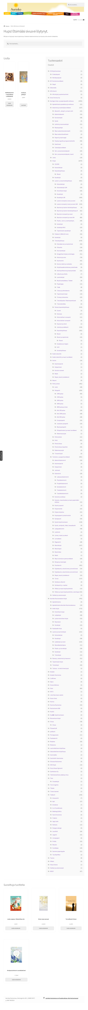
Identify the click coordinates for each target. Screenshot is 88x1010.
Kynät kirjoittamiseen (61, 522)
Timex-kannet (54, 791)
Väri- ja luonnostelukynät (62, 151)
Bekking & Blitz (57, 811)
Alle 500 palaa (61, 417)
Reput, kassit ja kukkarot (62, 377)
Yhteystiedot (27, 13)
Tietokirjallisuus (59, 241)
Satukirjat (60, 224)
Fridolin (54, 818)
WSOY (52, 871)
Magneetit (58, 542)
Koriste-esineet (59, 370)
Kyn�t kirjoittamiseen (57, 715)
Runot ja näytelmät (62, 337)
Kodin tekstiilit (56, 354)
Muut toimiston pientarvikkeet (64, 558)
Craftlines (53, 678)
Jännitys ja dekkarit (62, 327)
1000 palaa (60, 394)
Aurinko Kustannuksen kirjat (58, 598)
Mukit (56, 374)
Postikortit (58, 565)
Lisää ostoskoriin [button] (9, 104)
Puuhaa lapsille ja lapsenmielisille (65, 141)
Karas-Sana (53, 698)
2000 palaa (60, 400)
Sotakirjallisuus (61, 350)
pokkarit (52, 731)
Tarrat (56, 578)
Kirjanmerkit (58, 509)
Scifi (58, 347)
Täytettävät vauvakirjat (64, 231)
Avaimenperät (59, 364)
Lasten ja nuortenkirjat (59, 632)
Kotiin (54, 360)
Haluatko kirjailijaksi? (73, 14)
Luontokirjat (60, 277)
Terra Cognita (54, 785)
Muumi (54, 380)
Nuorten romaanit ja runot (65, 214)
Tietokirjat (58, 655)
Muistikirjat (58, 545)
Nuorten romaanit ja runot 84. (66, 217)
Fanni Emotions (57, 815)
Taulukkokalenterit (62, 493)
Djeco (51, 682)
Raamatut (58, 622)
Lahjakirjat (58, 615)
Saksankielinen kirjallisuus (58, 751)
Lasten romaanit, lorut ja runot (66, 201)
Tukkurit (52, 795)
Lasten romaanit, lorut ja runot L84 (67, 204)
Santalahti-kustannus (56, 758)
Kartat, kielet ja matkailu (64, 264)
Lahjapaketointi (59, 529)
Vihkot (52, 861)
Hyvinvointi (60, 260)
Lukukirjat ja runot (60, 642)
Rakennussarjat (61, 433)
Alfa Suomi (53, 91)
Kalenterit (58, 473)
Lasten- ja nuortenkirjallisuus (63, 181)
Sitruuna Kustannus (56, 761)
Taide (58, 287)
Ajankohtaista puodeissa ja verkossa (63, 104)
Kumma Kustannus (55, 705)
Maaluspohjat (59, 127)
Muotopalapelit (61, 427)
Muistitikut (58, 552)
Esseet (59, 310)
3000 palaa (60, 403)
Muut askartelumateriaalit (62, 131)
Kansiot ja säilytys (60, 497)
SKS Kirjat (53, 765)
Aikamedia (53, 88)
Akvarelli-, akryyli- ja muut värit (64, 111)
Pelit (56, 440)
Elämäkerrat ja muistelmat (65, 244)
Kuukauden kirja (57, 628)
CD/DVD (57, 164)
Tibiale (52, 788)
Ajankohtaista (56, 602)
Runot (59, 174)
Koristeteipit (58, 117)
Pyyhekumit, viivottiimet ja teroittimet (66, 572)
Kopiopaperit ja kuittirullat (63, 515)
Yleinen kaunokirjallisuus (62, 307)
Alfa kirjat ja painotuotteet (60, 94)
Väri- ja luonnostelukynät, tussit (64, 154)
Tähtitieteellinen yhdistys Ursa (59, 775)
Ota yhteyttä (1, 456)
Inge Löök (55, 821)
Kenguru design (57, 828)
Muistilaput (58, 548)
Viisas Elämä (53, 865)
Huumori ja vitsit (62, 324)
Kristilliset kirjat (62, 191)
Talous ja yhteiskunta (63, 290)
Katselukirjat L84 (62, 187)
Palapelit (57, 390)
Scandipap (55, 848)
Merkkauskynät (56, 78)
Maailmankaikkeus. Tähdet (65, 280)
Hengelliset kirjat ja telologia (65, 254)
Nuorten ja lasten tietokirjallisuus (67, 207)
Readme (52, 741)
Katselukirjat (58, 167)
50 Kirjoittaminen (55, 71)
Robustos (53, 745)
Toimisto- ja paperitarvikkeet (61, 457)
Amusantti (55, 798)
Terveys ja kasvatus (62, 297)
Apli (53, 801)
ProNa (54, 841)
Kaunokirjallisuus (60, 171)
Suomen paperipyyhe (58, 851)
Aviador (52, 672)
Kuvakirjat (58, 177)
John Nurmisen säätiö (56, 695)
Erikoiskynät (56, 74)
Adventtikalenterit (60, 460)
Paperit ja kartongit (60, 137)
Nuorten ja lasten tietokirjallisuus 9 (67, 211)
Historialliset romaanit (64, 317)
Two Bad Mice (56, 855)
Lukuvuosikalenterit (63, 477)
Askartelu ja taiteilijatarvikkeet (61, 108)
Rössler (54, 845)
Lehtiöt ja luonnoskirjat (62, 124)
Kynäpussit (58, 519)
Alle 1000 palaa (61, 413)
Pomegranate (54, 735)
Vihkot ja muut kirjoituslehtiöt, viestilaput (67, 592)
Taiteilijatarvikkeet (60, 147)
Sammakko (53, 755)
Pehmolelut (58, 437)
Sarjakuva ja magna (62, 344)
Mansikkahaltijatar (60, 645)
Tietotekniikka (61, 304)
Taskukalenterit (61, 490)
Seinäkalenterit (61, 487)
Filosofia (59, 247)
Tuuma (52, 858)
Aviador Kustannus (55, 675)
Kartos (52, 701)
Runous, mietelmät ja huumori (61, 658)
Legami (54, 835)
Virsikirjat (57, 625)
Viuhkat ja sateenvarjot (59, 595)
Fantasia (59, 314)
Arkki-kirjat (55, 608)
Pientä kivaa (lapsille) (61, 447)
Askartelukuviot (59, 114)
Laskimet (57, 532)
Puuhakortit (53, 738)
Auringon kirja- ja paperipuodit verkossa (53, 14)
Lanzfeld (55, 831)
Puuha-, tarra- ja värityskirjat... (66, 221)
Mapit (54, 84)
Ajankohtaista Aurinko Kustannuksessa (63, 605)
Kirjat (54, 161)
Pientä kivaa (58, 443)
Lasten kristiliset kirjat (61, 618)
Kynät (56, 121)
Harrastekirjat (61, 251)
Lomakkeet (58, 539)
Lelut (56, 387)
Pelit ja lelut (56, 384)
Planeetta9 (53, 728)
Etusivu (6, 13)
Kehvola (54, 825)
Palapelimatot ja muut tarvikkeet (67, 430)
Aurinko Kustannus (14, 4)
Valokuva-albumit (60, 582)
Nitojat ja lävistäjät (60, 562)
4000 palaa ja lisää (62, 407)
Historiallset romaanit (63, 320)
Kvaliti (52, 711)
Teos (51, 778)
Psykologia (60, 284)
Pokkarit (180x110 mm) (61, 234)
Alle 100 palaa (61, 410)
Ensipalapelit (61, 420)
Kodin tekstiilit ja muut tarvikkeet (62, 357)
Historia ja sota (61, 257)
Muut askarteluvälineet (61, 134)
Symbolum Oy (54, 771)
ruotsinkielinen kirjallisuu (57, 748)
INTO (51, 691)
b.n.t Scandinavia (57, 808)
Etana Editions (54, 685)
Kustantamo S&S (55, 708)
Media (65, 13)
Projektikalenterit (62, 483)
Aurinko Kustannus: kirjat (38, 13)
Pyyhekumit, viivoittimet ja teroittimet (66, 568)
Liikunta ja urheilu (62, 274)
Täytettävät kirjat (62, 294)
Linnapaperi (55, 838)
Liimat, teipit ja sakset (61, 535)
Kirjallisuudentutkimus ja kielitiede (67, 267)
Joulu (54, 157)
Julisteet (57, 470)
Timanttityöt (59, 453)
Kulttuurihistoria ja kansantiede (66, 270)
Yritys (12, 13)
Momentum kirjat (55, 718)
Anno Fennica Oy (55, 98)
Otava (52, 721)
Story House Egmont (56, 768)
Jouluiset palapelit (62, 423)
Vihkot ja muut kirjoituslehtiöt (64, 588)
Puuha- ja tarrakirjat (61, 648)
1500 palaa (60, 397)
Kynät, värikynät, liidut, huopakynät (65, 525)
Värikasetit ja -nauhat (61, 585)
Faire (51, 688)
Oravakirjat (55, 781)
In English (20, 13)
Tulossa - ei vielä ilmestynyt (60, 668)
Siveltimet (58, 144)
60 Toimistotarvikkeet (56, 81)
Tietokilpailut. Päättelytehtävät (66, 300)
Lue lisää (23, 105)
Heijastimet (58, 367)
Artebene (55, 805)
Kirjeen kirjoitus (59, 512)
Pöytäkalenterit (61, 480)
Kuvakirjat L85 (61, 197)
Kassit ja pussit (59, 505)
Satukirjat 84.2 (61, 227)
